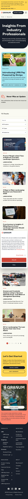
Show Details (19, 255)
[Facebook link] (8, 489)
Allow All (14, 260)
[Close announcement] (26, 2)
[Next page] (18, 343)
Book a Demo (18, 12)
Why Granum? (14, 371)
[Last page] (21, 343)
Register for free (7, 8)
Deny (14, 265)
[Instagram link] (12, 489)
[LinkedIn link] (16, 489)
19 (16, 343)
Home (2, 16)
